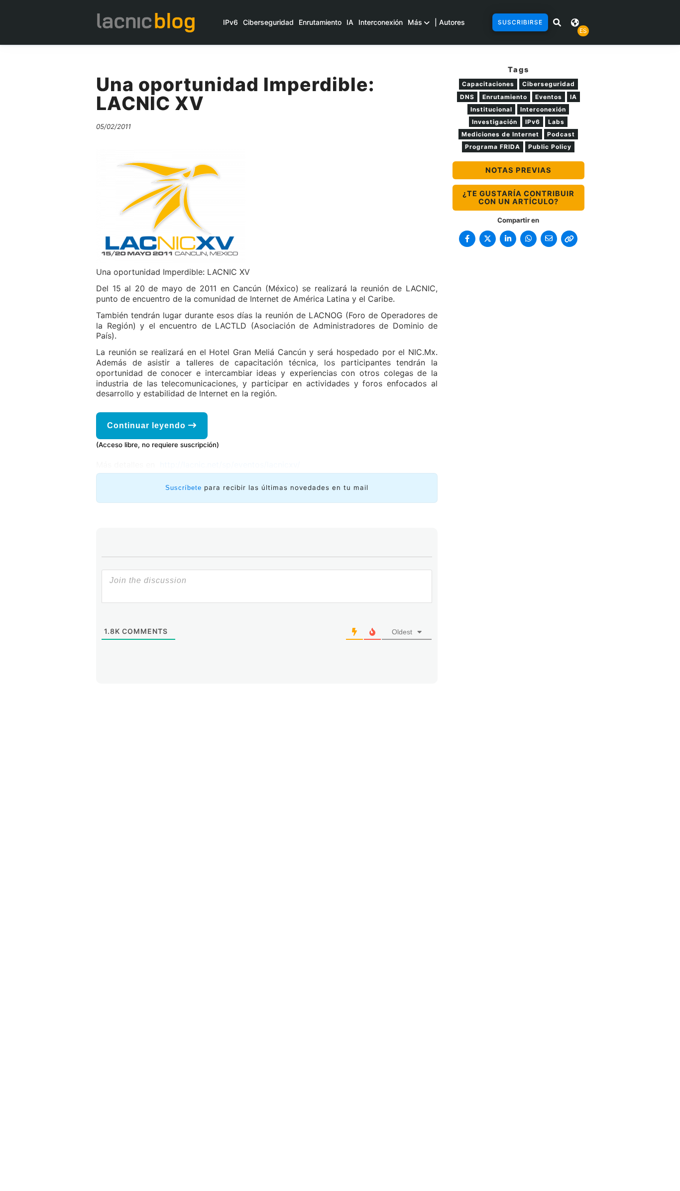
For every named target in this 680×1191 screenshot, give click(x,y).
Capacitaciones (488, 84)
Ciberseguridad (268, 22)
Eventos (548, 97)
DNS (467, 97)
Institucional (491, 109)
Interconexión (380, 22)
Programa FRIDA (492, 146)
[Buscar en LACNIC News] (557, 22)
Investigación (494, 121)
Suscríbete (183, 487)
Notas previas (518, 170)
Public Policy (549, 146)
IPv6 (230, 22)
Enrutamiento (320, 22)
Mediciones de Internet (500, 134)
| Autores (450, 22)
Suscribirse (520, 22)
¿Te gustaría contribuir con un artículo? (518, 197)
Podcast (561, 134)
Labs (556, 121)
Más (416, 22)
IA (349, 22)
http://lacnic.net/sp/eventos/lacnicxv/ (230, 465)
